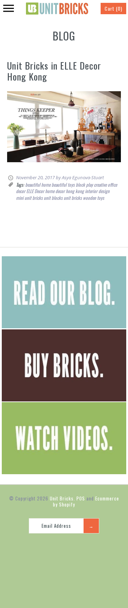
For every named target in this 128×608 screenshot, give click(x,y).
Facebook (49, 546)
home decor (55, 191)
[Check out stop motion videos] (64, 472)
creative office (105, 184)
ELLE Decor (35, 191)
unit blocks (53, 197)
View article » (20, 166)
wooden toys (93, 197)
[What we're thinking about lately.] (64, 326)
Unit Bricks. (62, 498)
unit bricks (73, 197)
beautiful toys (63, 184)
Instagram (66, 546)
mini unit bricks (29, 197)
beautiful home (37, 184)
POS (80, 498)
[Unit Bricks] (57, 5)
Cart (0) (113, 8)
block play (84, 184)
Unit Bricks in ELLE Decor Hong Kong (54, 71)
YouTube (83, 546)
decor (20, 191)
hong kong (75, 191)
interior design (97, 191)
